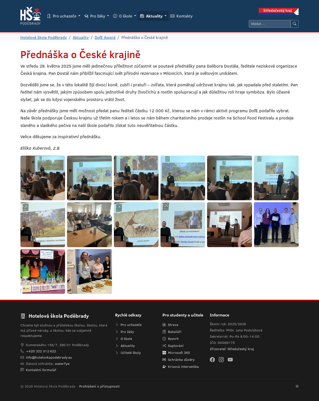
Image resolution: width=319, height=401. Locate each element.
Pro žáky (127, 331)
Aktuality (81, 37)
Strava (172, 324)
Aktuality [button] (154, 16)
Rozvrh (173, 338)
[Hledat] (295, 24)
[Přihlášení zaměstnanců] (297, 387)
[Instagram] (221, 359)
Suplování (175, 345)
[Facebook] (212, 359)
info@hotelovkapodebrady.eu (49, 357)
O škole (126, 338)
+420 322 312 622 (41, 351)
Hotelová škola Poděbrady (43, 37)
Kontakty (184, 16)
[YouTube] (230, 359)
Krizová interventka (183, 366)
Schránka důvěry (181, 359)
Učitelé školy (130, 352)
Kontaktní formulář (41, 369)
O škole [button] (125, 16)
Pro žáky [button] (97, 16)
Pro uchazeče (131, 324)
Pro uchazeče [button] (64, 16)
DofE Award (105, 37)
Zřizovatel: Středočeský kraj (232, 348)
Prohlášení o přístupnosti (99, 386)
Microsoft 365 (178, 352)
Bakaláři (174, 331)
